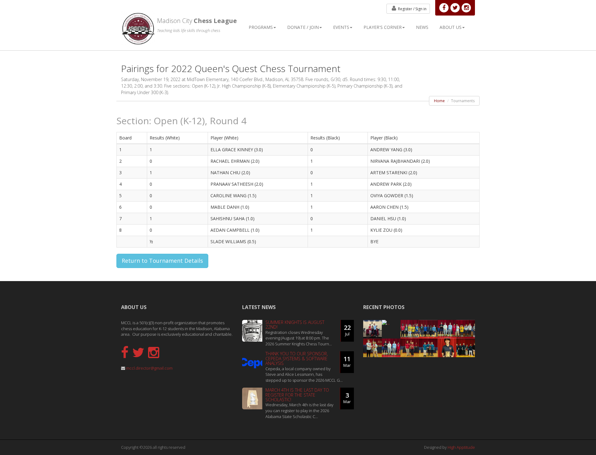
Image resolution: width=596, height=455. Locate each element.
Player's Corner (382, 27)
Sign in (412, 8)
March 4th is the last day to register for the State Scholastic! (297, 395)
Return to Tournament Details (162, 260)
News (422, 27)
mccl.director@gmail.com (149, 368)
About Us (451, 27)
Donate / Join (303, 27)
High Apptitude (461, 447)
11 (347, 361)
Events (341, 27)
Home (439, 100)
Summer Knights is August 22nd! (294, 324)
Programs (261, 27)
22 (347, 330)
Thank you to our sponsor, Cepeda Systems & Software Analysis (296, 358)
